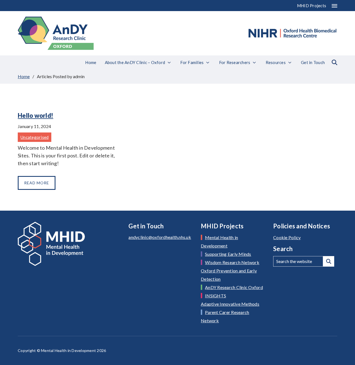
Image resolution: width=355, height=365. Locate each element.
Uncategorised (35, 137)
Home (90, 62)
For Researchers (234, 62)
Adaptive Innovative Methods (230, 304)
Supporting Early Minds (228, 254)
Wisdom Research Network (232, 262)
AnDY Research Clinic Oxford (234, 287)
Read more (36, 182)
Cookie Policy (287, 237)
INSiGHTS (215, 295)
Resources (276, 62)
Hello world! (35, 115)
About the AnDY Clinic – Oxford (135, 62)
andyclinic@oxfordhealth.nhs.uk (159, 237)
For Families (192, 62)
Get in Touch (313, 62)
